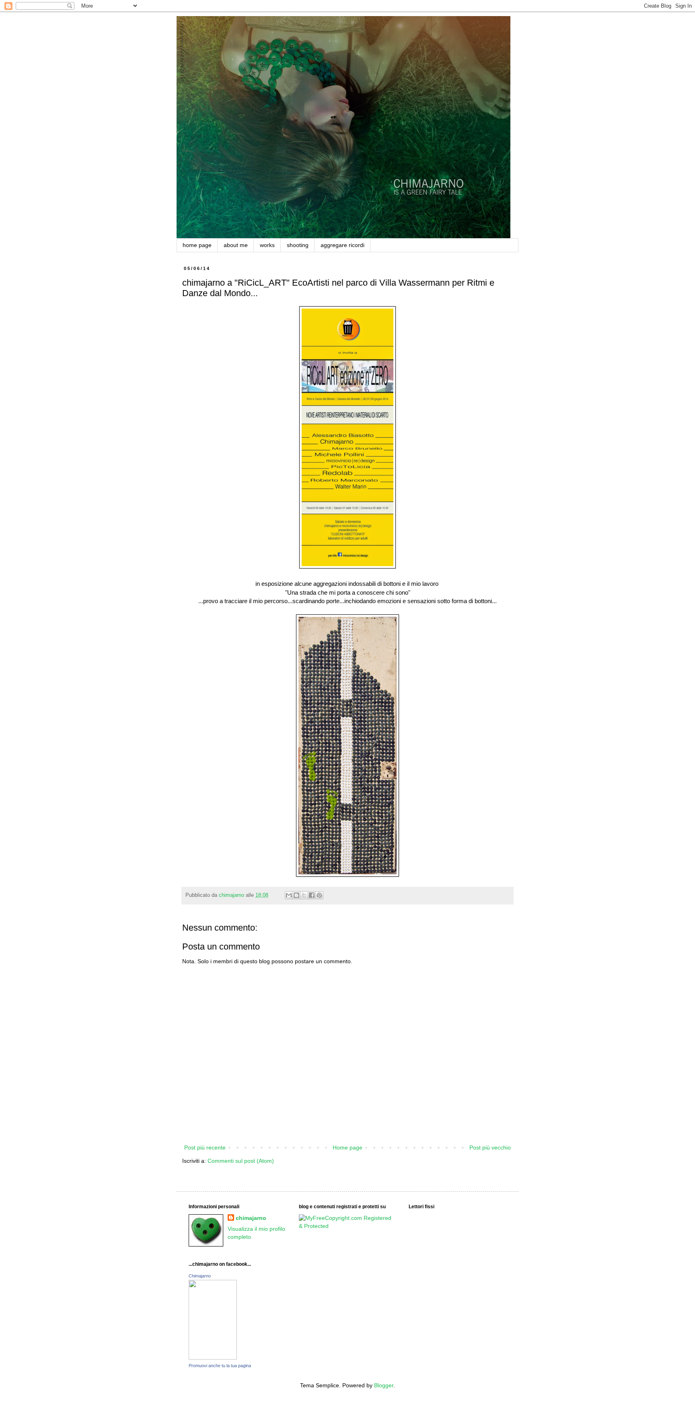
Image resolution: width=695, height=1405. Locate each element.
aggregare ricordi (342, 245)
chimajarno (251, 1218)
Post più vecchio (490, 1147)
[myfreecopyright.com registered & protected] (348, 1226)
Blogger (383, 1385)
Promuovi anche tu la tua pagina (220, 1365)
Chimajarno (200, 1275)
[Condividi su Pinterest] (319, 895)
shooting (297, 245)
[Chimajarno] (213, 1357)
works (267, 245)
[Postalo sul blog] (296, 895)
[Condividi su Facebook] (312, 895)
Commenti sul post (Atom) (241, 1161)
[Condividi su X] (304, 895)
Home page (347, 1147)
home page (197, 245)
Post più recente (205, 1147)
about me (236, 245)
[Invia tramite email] (289, 895)
